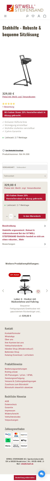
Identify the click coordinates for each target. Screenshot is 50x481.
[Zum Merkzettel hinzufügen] (38, 291)
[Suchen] (27, 16)
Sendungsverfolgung (14, 378)
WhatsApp (9, 336)
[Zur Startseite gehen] (25, 8)
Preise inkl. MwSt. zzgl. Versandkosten (18, 97)
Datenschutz (11, 404)
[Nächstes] (47, 291)
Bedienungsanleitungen (16, 369)
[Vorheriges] (3, 291)
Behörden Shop (12, 352)
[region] (25, 69)
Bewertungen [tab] (8, 244)
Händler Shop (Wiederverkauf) (19, 349)
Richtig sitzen (11, 372)
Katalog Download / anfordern (19, 355)
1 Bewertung (8, 107)
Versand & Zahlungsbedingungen (20, 381)
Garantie (9, 407)
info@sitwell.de (27, 463)
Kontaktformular (12, 333)
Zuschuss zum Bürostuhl (16, 384)
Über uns (9, 339)
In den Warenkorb (32, 216)
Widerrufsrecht (12, 414)
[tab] (24, 233)
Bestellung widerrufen (25, 478)
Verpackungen (11, 420)
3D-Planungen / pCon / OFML (19, 375)
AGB (7, 401)
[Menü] (5, 16)
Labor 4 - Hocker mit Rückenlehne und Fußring (25, 300)
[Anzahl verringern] (6, 216)
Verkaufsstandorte (13, 346)
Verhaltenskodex (13, 417)
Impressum (10, 410)
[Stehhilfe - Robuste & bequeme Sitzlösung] (25, 69)
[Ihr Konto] (39, 16)
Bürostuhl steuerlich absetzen (19, 387)
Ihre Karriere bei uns (14, 343)
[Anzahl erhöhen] (15, 216)
